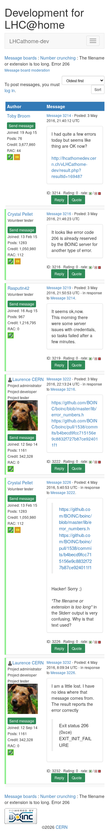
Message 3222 (59, 378)
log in (10, 90)
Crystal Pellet (20, 214)
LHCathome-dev (29, 41)
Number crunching (58, 58)
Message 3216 (59, 213)
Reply (59, 199)
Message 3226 (59, 482)
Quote (77, 199)
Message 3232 (59, 662)
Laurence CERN (28, 379)
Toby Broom (18, 116)
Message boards (21, 58)
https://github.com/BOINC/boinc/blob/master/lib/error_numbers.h (74, 408)
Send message (21, 125)
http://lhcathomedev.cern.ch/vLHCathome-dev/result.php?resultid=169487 (73, 167)
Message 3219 (59, 287)
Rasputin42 (18, 288)
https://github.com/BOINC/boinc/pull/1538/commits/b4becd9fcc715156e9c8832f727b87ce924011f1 (74, 433)
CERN (62, 827)
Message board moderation (27, 70)
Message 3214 (59, 115)
